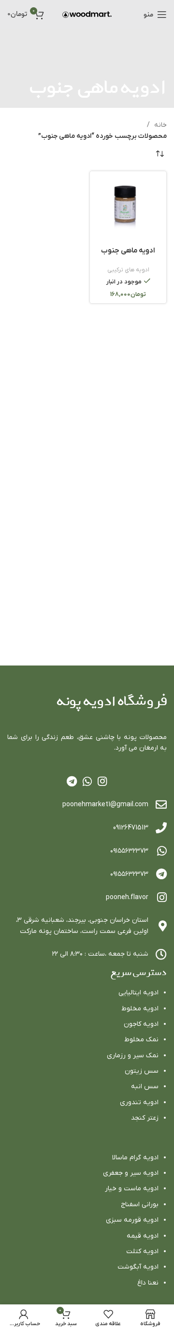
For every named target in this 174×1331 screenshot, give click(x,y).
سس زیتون (142, 1071)
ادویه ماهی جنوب (128, 250)
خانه (159, 125)
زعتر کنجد (145, 1118)
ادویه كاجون (141, 1024)
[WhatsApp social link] (87, 781)
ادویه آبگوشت (138, 1267)
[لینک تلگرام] (72, 781)
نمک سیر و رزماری (133, 1055)
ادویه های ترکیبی (128, 270)
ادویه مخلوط (140, 1008)
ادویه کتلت (142, 1251)
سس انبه (145, 1086)
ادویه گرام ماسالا (135, 1157)
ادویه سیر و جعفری (131, 1173)
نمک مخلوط (141, 1039)
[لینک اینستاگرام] (102, 781)
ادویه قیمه (143, 1236)
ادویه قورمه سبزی (132, 1220)
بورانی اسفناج (140, 1204)
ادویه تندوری (139, 1102)
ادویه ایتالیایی (138, 992)
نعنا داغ (148, 1282)
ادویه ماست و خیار (132, 1188)
